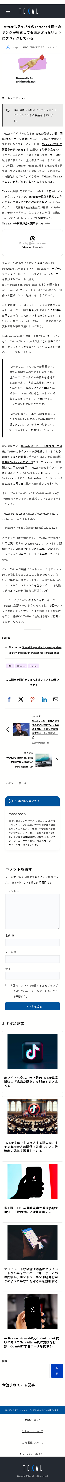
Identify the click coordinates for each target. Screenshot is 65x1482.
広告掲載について (32, 1442)
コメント (12, 891)
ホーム (6, 98)
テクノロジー (53, 47)
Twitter (33, 666)
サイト (9, 969)
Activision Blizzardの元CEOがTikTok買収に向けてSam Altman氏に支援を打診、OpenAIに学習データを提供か (31, 1342)
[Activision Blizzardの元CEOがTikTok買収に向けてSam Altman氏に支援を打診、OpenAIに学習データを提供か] (33, 1297)
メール (11, 952)
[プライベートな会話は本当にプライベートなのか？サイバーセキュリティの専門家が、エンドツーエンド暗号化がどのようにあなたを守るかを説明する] (33, 1228)
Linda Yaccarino (11, 336)
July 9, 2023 (50, 527)
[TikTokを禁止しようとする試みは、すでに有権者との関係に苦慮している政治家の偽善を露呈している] (33, 1102)
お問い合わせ (32, 1420)
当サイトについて (32, 1431)
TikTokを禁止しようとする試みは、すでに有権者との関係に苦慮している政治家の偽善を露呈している (31, 1146)
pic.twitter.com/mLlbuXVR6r (18, 519)
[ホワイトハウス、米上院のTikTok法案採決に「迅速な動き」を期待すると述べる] (33, 1037)
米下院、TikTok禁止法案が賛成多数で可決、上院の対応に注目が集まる (31, 1210)
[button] (9, 699)
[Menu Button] (9, 11)
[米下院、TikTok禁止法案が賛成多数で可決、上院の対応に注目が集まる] (33, 1167)
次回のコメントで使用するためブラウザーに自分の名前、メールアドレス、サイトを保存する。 (34, 990)
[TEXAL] (28, 10)
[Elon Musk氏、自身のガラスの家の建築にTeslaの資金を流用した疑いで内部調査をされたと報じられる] (21, 726)
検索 (4, 1361)
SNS (10, 666)
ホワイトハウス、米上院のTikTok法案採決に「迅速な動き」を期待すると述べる (31, 1081)
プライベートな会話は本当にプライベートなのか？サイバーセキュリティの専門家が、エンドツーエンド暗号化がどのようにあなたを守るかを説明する (31, 1275)
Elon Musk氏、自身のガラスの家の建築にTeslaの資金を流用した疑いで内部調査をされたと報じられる (45, 729)
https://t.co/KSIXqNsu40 (43, 513)
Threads (21, 666)
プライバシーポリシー (32, 1454)
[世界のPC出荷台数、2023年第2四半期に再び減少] (44, 756)
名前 (9, 935)
